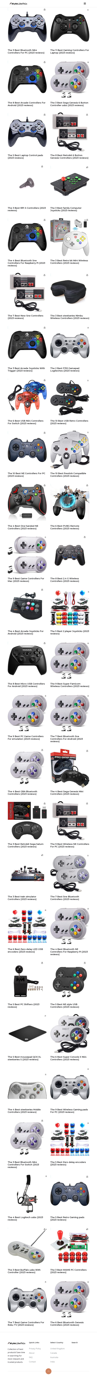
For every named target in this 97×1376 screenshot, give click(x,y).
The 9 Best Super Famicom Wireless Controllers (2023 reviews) (69, 685)
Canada (53, 1353)
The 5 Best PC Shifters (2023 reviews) (23, 1005)
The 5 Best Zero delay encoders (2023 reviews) (68, 1163)
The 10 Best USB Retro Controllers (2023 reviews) (69, 422)
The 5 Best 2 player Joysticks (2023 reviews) (69, 632)
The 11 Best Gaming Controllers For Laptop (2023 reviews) (69, 51)
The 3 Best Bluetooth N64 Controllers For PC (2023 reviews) (26, 51)
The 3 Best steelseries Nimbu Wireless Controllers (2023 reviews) (69, 317)
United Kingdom (57, 1348)
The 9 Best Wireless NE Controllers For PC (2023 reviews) (69, 845)
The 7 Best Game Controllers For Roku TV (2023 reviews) (26, 1323)
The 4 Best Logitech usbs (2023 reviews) (25, 1218)
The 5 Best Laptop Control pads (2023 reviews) (25, 156)
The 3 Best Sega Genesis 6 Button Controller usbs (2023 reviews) (69, 104)
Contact (32, 1361)
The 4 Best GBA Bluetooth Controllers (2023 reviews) (22, 792)
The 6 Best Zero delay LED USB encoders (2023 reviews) (25, 950)
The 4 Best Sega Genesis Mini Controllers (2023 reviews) (66, 792)
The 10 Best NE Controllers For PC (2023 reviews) (26, 474)
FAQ (31, 1357)
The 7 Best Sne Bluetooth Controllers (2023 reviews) (64, 898)
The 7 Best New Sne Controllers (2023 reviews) (25, 317)
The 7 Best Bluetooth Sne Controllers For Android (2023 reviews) (66, 739)
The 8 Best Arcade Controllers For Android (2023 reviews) (26, 104)
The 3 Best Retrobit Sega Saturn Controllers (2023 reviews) (26, 845)
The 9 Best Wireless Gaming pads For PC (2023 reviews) (69, 1111)
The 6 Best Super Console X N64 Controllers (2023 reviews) (68, 1058)
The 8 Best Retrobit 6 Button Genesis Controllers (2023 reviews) (69, 156)
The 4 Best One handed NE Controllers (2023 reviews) (23, 527)
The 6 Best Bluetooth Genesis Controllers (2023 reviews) (67, 1323)
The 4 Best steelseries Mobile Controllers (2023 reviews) (24, 1111)
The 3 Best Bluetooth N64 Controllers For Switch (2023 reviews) (23, 1165)
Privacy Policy (35, 1348)
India (52, 1361)
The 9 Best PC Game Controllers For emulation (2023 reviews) (26, 737)
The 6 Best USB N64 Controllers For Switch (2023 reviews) (25, 422)
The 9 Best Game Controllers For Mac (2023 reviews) (26, 579)
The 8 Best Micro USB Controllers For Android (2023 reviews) (26, 685)
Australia (54, 1357)
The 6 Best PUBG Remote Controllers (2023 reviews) (64, 527)
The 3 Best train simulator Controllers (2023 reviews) (22, 898)
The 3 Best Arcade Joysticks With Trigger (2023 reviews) (26, 369)
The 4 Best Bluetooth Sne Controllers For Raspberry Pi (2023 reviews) (26, 263)
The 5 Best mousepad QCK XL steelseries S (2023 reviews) (24, 1058)
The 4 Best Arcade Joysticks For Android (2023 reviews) (26, 632)
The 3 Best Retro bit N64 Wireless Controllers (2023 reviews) (69, 261)
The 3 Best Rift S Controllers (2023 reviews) (27, 209)
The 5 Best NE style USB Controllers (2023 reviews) (64, 1005)
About (31, 1353)
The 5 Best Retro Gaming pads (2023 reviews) (67, 1218)
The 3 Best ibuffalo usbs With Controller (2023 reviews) (24, 1271)
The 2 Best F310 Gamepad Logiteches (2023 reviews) (64, 369)
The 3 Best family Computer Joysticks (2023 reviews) (66, 209)
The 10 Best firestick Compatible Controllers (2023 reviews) (68, 474)
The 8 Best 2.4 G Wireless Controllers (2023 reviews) (64, 579)
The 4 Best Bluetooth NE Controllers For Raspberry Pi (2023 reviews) (69, 952)
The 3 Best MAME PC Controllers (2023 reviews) (68, 1271)
